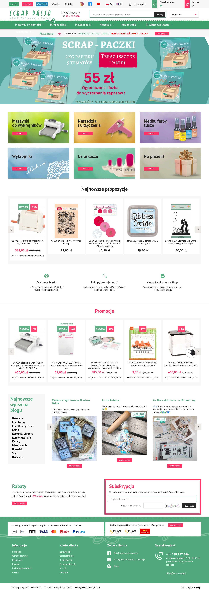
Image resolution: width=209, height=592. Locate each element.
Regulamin (17, 559)
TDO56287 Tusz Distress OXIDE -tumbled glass (143, 242)
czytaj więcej (19, 503)
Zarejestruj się (66, 555)
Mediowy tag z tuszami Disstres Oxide (71, 401)
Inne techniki (128, 24)
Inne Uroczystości (22, 426)
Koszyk (63, 568)
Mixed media (83, 24)
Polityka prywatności (22, 568)
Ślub (14, 453)
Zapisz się (189, 505)
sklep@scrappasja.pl (71, 12)
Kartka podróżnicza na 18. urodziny (174, 400)
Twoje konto (66, 559)
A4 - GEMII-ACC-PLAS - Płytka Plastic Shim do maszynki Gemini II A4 (66, 365)
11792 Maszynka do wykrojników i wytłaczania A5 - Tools (28, 242)
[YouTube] (98, 4)
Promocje (27, 4)
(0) (195, 4)
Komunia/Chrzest (22, 433)
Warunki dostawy (20, 555)
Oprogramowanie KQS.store (87, 587)
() (167, 4)
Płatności (16, 551)
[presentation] (11, 229)
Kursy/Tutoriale (21, 437)
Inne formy (18, 422)
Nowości (14, 4)
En (121, 4)
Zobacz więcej (46, 285)
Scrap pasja (30, 14)
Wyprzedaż (42, 4)
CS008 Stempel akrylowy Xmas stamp (66, 242)
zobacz (38, 127)
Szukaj (160, 14)
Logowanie (140, 4)
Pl (111, 4)
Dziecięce (17, 418)
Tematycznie (23, 31)
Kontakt (68, 4)
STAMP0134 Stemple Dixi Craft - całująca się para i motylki (181, 242)
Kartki (15, 430)
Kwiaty (16, 441)
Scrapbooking (58, 24)
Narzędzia (106, 24)
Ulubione (64, 572)
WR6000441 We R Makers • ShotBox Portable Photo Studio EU (181, 364)
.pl (196, 587)
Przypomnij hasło (68, 564)
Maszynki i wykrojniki (28, 24)
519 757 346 (177, 554)
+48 (71, 16)
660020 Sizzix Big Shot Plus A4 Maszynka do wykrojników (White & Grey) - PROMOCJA (28, 365)
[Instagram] (82, 4)
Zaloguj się (65, 551)
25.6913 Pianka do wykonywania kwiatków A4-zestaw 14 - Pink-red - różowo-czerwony (105, 243)
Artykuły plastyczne (157, 24)
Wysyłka (56, 4)
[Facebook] (90, 4)
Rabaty (15, 572)
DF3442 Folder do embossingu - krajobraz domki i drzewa (142, 364)
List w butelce (110, 400)
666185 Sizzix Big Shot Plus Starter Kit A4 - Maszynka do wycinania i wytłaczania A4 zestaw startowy (104, 366)
